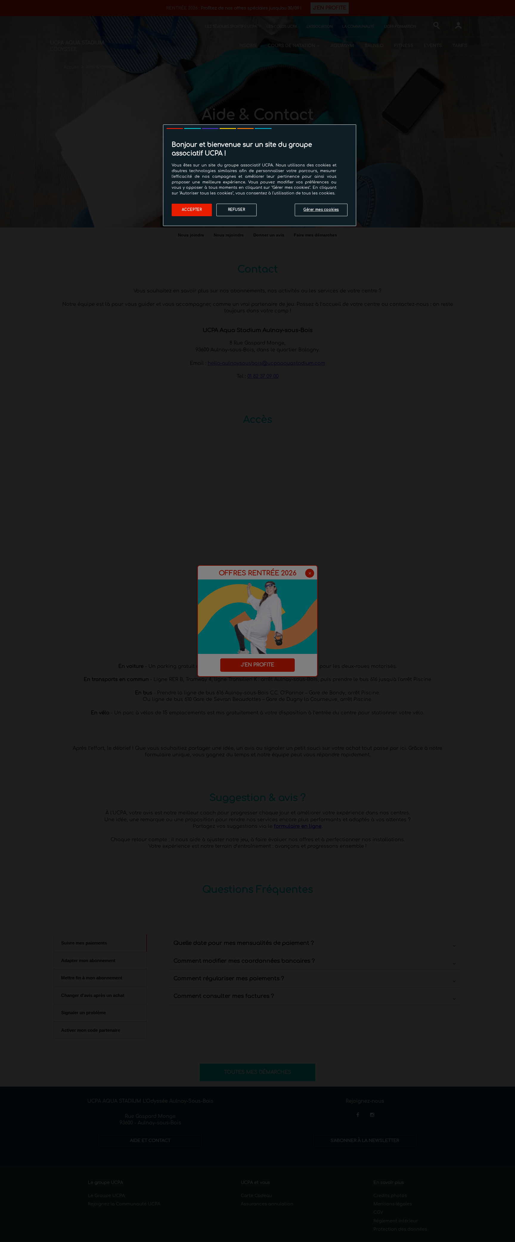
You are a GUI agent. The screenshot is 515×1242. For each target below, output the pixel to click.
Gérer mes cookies (321, 210)
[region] (259, 175)
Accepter (192, 210)
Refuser (236, 210)
